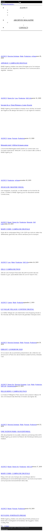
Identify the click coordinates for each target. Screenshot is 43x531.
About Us (25, 15)
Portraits (14, 138)
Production (27, 56)
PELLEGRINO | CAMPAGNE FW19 (14, 391)
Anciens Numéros (25, 22)
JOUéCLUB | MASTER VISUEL (12, 187)
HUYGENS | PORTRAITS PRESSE (13, 515)
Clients (25, 13)
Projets (25, 10)
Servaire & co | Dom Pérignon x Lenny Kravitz (16, 105)
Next (7, 526)
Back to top (4, 529)
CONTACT (23, 28)
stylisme (34, 56)
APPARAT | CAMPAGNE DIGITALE (14, 63)
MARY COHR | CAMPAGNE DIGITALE (15, 229)
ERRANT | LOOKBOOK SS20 (12, 349)
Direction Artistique (13, 56)
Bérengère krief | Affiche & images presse (14, 145)
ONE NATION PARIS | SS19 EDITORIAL (15, 431)
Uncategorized (11, 386)
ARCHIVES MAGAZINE (24, 20)
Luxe (16, 98)
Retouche (29, 222)
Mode (21, 56)
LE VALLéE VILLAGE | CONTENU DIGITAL (17, 309)
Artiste (9, 138)
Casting (10, 302)
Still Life (28, 98)
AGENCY (4, 56)
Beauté (9, 222)
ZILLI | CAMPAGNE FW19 (10, 269)
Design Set (11, 98)
